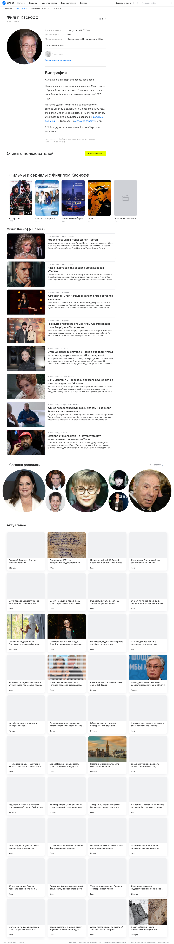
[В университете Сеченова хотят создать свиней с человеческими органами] (67, 796)
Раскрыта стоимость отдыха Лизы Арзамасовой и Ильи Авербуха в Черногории (79, 325)
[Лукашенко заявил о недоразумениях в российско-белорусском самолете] (148, 877)
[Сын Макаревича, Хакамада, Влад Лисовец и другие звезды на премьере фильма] (67, 633)
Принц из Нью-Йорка (72, 218)
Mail (4, 942)
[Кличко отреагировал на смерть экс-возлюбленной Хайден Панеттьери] (148, 714)
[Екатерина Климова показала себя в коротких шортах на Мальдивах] (26, 918)
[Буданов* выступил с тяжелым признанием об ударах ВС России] (26, 796)
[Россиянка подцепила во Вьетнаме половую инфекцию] (26, 633)
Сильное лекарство (45, 218)
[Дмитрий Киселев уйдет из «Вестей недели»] (26, 551)
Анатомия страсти (84, 121)
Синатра (92, 218)
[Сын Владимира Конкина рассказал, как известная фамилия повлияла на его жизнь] (148, 633)
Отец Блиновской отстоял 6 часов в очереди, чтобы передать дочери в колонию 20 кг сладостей (80, 353)
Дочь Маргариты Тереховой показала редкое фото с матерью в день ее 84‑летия (80, 381)
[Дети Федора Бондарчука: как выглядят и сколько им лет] (26, 592)
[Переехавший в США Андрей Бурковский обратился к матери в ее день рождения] (107, 551)
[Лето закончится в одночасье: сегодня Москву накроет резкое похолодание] (67, 714)
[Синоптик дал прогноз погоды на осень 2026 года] (107, 674)
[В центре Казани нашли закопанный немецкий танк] (148, 918)
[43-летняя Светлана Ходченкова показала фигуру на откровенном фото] (148, 796)
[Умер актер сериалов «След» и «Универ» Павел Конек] (107, 877)
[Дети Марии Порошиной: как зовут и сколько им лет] (148, 551)
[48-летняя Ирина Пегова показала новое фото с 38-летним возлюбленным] (26, 877)
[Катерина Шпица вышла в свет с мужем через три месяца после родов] (26, 674)
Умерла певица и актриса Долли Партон (73, 239)
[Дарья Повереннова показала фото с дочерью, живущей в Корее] (67, 755)
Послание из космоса (125, 218)
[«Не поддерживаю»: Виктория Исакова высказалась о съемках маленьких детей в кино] (26, 755)
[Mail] (4, 3)
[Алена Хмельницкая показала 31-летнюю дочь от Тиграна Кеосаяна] (107, 918)
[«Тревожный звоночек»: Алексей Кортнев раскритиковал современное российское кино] (67, 837)
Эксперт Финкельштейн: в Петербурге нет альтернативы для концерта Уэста (74, 437)
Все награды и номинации (58, 60)
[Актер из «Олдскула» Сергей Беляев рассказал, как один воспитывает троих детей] (107, 796)
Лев (69, 34)
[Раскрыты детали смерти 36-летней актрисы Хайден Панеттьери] (107, 592)
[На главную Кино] (10, 3)
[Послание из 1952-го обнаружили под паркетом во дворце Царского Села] (67, 551)
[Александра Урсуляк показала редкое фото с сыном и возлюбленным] (26, 837)
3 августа (72, 30)
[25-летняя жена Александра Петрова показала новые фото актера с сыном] (67, 674)
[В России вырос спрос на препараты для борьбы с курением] (107, 714)
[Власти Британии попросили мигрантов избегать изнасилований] (107, 755)
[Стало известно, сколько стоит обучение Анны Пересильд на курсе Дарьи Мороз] (67, 918)
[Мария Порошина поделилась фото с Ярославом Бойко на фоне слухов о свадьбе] (67, 592)
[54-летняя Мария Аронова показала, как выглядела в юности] (148, 837)
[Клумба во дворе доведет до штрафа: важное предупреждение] (26, 714)
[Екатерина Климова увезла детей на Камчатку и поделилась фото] (67, 877)
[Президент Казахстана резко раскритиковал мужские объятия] (148, 674)
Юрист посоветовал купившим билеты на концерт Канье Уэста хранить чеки (79, 409)
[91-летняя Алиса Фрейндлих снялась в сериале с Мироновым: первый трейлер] (148, 592)
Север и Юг (15, 218)
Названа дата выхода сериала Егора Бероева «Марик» (76, 269)
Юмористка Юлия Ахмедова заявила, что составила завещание (80, 297)
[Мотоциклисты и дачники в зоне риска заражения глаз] (107, 837)
